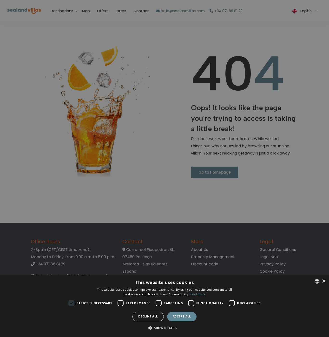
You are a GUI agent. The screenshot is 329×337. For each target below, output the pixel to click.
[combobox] (317, 281)
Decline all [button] (148, 316)
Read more (198, 294)
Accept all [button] (182, 316)
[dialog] (164, 306)
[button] (164, 328)
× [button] (323, 281)
